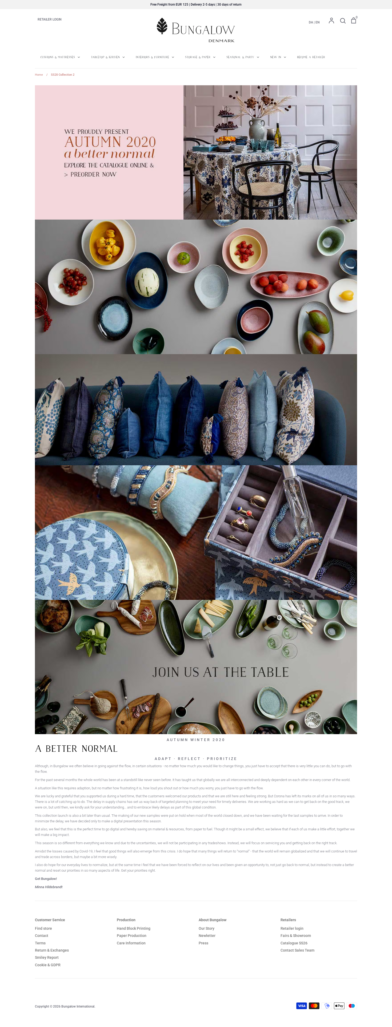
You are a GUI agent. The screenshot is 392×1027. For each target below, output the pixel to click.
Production (126, 920)
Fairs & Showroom (296, 935)
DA (311, 22)
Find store (43, 928)
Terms (40, 943)
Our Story (206, 928)
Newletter (207, 935)
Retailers (288, 920)
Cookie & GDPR (48, 965)
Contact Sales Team (297, 950)
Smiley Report (47, 957)
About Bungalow (212, 920)
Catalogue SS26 (294, 943)
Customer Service (50, 920)
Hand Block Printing (133, 928)
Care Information (131, 943)
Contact (41, 935)
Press (203, 943)
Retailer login (292, 928)
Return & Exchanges (52, 950)
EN (317, 22)
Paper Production (131, 935)
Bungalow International (77, 1006)
